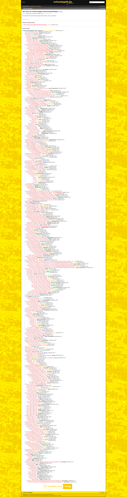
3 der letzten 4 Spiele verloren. (31, 36)
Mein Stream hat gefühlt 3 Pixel (33, 463)
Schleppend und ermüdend (30, 422)
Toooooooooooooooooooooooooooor (34, 331)
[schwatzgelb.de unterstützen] (57, 488)
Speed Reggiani (28, 351)
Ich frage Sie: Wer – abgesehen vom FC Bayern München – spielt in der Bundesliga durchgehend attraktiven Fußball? (47, 261)
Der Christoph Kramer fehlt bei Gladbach (33, 212)
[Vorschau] (51, 31)
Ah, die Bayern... (28, 441)
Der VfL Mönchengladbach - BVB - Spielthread (33, 30)
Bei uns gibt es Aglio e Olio (30, 392)
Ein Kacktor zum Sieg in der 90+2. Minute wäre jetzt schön (36, 88)
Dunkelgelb (27, 84)
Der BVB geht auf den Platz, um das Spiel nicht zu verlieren (36, 139)
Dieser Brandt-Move (29, 211)
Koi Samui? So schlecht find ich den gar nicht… (37, 389)
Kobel (26, 346)
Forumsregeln (59, 495)
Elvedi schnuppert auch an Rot (31, 79)
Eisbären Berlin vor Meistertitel (33, 425)
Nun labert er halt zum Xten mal (36, 440)
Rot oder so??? (28, 75)
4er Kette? (29, 455)
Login (100, 6)
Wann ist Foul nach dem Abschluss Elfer (33, 308)
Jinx (27, 89)
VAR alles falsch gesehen (32, 73)
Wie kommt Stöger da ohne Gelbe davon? (33, 435)
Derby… (26, 107)
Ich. (27, 70)
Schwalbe (27, 202)
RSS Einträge (25, 495)
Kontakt (35, 495)
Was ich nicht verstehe (29, 384)
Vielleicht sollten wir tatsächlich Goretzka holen (34, 140)
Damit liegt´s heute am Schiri (32, 293)
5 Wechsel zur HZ (28, 337)
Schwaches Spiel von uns (30, 415)
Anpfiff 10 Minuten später (30, 450)
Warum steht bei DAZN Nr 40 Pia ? (32, 443)
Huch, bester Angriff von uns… (31, 110)
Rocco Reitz (27, 98)
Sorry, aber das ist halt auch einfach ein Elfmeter (34, 268)
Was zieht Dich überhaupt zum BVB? (34, 330)
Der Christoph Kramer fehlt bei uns (33, 213)
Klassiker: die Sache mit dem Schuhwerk (33, 340)
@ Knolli (49, 13)
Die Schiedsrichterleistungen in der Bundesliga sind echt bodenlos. (38, 191)
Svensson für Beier (29, 171)
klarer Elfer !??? (28, 315)
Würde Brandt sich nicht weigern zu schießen (34, 162)
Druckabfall (29, 38)
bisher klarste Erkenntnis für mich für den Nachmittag (35, 237)
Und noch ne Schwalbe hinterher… (33, 207)
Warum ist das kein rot (29, 77)
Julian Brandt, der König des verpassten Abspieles (35, 216)
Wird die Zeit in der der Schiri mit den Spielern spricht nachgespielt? (38, 355)
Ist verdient (27, 63)
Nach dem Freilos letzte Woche (31, 341)
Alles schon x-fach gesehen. (30, 234)
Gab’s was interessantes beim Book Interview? (34, 449)
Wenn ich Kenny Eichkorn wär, (31, 301)
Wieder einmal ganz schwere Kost (31, 350)
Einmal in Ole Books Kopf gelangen (32, 241)
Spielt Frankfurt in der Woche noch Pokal (35, 60)
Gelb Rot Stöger (28, 201)
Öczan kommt (28, 135)
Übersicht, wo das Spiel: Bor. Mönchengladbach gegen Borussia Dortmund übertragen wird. (42, 461)
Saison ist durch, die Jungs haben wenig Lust (34, 256)
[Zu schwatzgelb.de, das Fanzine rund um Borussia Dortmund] (63, 2)
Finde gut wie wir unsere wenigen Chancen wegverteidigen (36, 153)
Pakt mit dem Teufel (29, 229)
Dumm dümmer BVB (29, 59)
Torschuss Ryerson (29, 163)
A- (22, 2)
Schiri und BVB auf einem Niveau (31, 31)
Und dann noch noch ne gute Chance (32, 295)
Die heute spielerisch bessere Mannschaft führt (34, 61)
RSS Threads (31, 495)
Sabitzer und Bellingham (30, 142)
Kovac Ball (27, 34)
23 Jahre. (32, 158)
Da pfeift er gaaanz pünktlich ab (33, 297)
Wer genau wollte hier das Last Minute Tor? (33, 69)
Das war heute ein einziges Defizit (31, 33)
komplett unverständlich (31, 257)
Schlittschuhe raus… (29, 347)
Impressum (39, 495)
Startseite (24, 6)
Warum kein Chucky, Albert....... (31, 125)
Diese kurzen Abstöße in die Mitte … (32, 108)
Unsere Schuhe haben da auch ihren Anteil (35, 352)
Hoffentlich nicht (30, 356)
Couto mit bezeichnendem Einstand (32, 99)
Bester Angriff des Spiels (30, 161)
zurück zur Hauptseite (27, 8)
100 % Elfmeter (30, 273)
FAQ (28, 6)
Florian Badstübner (28, 184)
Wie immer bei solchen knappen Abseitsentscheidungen (36, 44)
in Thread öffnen (102, 8)
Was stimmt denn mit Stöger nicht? (32, 204)
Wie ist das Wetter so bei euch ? (31, 424)
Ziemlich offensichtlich (29, 365)
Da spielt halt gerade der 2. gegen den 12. (33, 366)
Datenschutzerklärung (52, 495)
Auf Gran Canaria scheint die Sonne (32, 224)
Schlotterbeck (28, 359)
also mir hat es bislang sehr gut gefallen (34, 335)
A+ (24, 2)
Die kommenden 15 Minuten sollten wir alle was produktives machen (38, 332)
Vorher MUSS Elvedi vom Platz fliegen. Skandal (34, 64)
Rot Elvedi (27, 82)
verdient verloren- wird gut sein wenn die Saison (34, 54)
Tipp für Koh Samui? (31, 464)
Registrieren (103, 6)
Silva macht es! (28, 113)
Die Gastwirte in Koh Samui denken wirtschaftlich (34, 434)
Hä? (26, 296)
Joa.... (26, 68)
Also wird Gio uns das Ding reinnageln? (32, 154)
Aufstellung (27, 454)
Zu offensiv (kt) (30, 134)
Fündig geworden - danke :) (33, 465)
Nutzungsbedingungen (44, 495)
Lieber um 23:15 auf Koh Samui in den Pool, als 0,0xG (37, 386)
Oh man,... (34, 176)
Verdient (26, 66)
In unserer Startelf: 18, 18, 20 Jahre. (34, 242)
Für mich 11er (27, 311)
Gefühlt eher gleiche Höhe (30, 71)
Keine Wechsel (28, 228)
